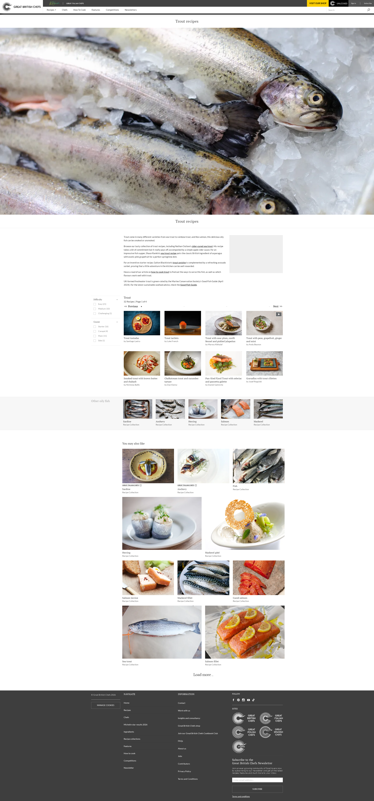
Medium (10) (104, 309)
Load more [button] (202, 675)
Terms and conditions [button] (241, 796)
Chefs (126, 717)
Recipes (127, 710)
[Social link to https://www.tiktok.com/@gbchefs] (253, 700)
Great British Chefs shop (189, 725)
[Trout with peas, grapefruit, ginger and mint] (264, 323)
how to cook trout (160, 272)
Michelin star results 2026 (135, 724)
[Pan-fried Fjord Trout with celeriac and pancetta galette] (223, 363)
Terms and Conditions (188, 779)
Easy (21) (102, 304)
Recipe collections (132, 739)
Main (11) (102, 336)
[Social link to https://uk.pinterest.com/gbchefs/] (238, 700)
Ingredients (129, 731)
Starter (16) (103, 327)
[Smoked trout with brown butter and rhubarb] (142, 363)
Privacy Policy (184, 771)
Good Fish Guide (188, 284)
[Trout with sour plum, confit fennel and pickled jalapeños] (223, 323)
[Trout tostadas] (142, 323)
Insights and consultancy (189, 718)
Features (127, 746)
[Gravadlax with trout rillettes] (264, 363)
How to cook (129, 753)
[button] (51, 10)
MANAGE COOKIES (105, 705)
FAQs (180, 741)
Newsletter (129, 768)
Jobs (180, 756)
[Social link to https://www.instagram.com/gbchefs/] (243, 700)
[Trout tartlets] (183, 323)
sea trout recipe (168, 253)
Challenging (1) (105, 313)
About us (182, 748)
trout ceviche (179, 262)
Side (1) (101, 341)
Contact (181, 703)
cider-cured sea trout (202, 246)
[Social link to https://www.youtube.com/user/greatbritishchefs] (248, 700)
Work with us (184, 710)
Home (126, 703)
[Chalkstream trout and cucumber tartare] (183, 363)
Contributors (184, 763)
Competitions (130, 760)
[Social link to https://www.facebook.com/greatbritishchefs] (233, 700)
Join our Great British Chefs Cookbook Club (198, 733)
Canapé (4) (103, 331)
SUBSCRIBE (257, 789)
